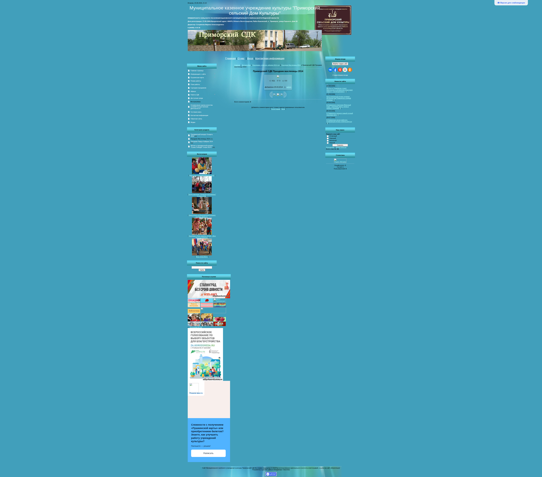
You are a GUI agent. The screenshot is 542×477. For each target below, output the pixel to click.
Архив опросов (341, 147)
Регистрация (275, 109)
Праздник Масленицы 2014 (200, 139)
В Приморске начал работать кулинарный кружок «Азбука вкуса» (339, 120)
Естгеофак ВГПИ (196, 327)
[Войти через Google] (345, 69)
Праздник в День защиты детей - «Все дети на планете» (202, 237)
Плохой (332, 143)
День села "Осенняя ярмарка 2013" (202, 175)
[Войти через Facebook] (335, 70)
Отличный (333, 136)
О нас (241, 58)
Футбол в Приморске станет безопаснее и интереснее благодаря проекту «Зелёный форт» (339, 89)
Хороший (332, 138)
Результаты (330, 147)
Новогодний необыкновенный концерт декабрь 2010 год (202, 216)
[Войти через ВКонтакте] (330, 70)
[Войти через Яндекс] (340, 70)
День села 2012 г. (202, 257)
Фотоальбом (246, 65)
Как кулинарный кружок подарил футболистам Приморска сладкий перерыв (338, 98)
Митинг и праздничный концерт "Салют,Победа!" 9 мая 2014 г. (202, 146)
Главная (230, 58)
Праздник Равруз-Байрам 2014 (202, 141)
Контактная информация (269, 58)
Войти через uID (340, 64)
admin (289, 87)
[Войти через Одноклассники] (350, 70)
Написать (208, 453)
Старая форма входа (340, 75)
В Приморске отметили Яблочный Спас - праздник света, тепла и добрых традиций (338, 106)
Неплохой (332, 140)
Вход (250, 58)
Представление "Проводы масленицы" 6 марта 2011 (202, 195)
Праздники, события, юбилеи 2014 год (266, 65)
